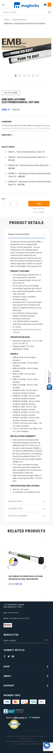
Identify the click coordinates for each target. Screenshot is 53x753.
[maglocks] (26, 5)
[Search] (47, 12)
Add (39, 204)
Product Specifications (18, 234)
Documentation (15, 509)
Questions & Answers (17, 516)
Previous (8, 565)
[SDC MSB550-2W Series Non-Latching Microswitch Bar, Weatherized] (27, 559)
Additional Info (15, 501)
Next (44, 565)
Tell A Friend (39, 212)
